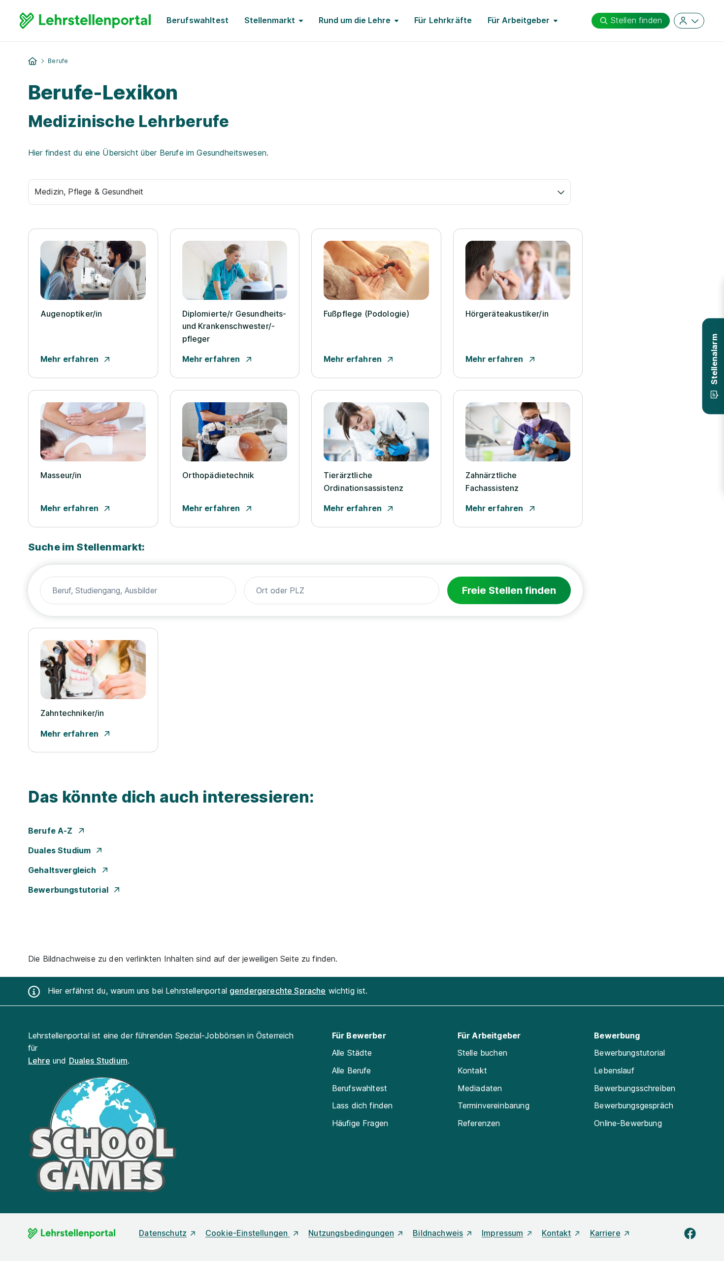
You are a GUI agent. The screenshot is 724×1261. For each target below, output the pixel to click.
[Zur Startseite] (85, 21)
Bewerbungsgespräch (633, 1105)
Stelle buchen (482, 1053)
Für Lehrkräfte (443, 20)
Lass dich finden (362, 1105)
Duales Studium (98, 1061)
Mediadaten (480, 1088)
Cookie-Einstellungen (247, 1233)
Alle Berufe (351, 1070)
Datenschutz (163, 1233)
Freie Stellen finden (509, 590)
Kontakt (472, 1070)
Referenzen (479, 1123)
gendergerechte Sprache (278, 991)
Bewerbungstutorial (629, 1053)
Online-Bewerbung (628, 1123)
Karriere (605, 1233)
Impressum (502, 1233)
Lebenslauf (614, 1070)
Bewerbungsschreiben (634, 1088)
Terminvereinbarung (493, 1105)
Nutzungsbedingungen (351, 1233)
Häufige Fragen (360, 1123)
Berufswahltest (197, 20)
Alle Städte (352, 1053)
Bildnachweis (438, 1233)
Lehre (39, 1061)
